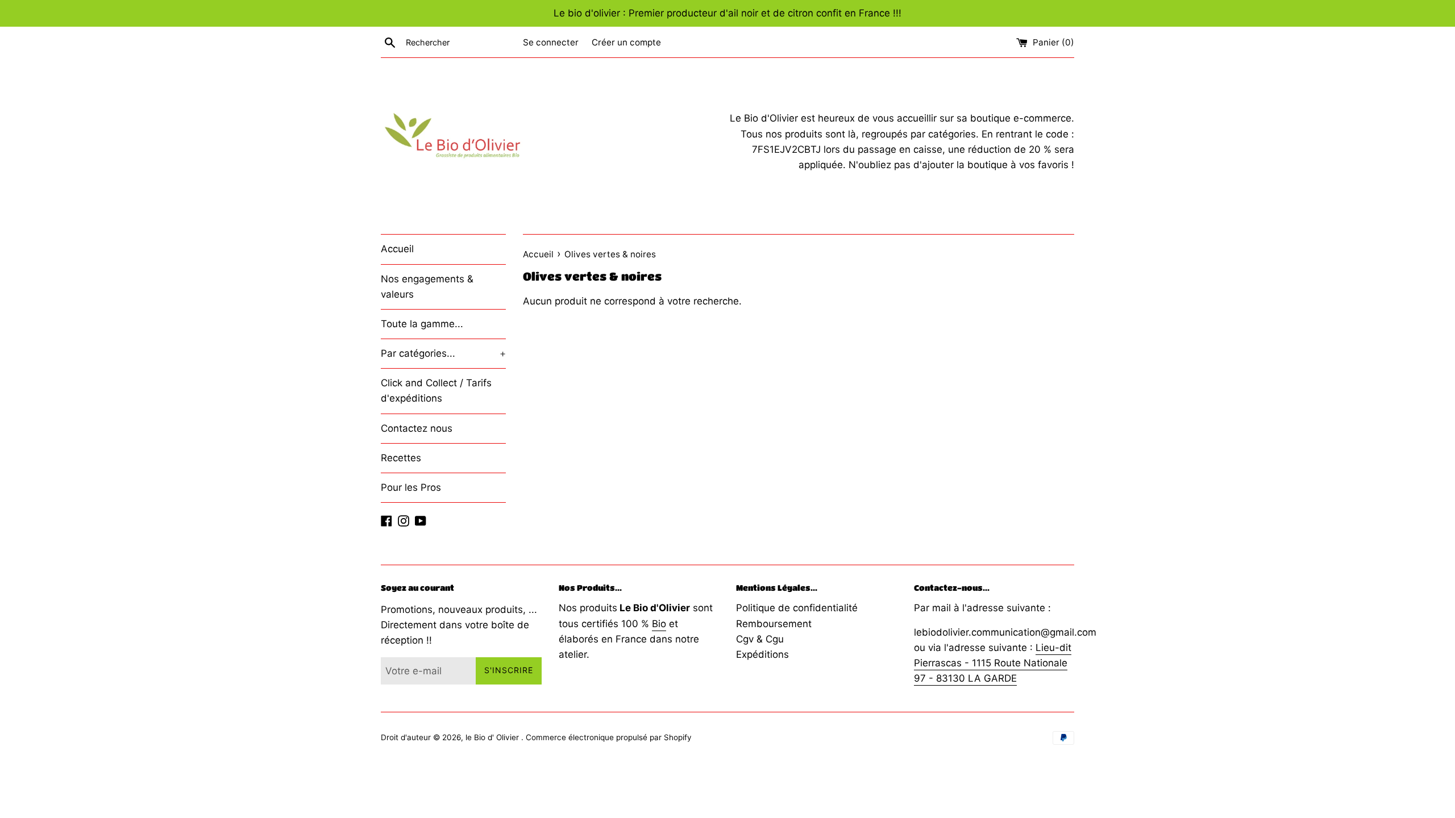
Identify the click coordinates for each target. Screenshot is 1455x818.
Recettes (401, 458)
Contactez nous (416, 428)
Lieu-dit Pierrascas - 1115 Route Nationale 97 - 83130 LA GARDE (992, 663)
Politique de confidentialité (797, 608)
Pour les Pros (411, 487)
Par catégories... (443, 353)
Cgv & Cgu (760, 639)
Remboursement (774, 623)
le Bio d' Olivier (493, 737)
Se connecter (551, 42)
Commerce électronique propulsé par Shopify (609, 737)
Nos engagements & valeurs (427, 286)
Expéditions (762, 654)
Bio (659, 623)
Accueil (397, 248)
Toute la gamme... (422, 323)
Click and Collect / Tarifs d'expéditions (436, 390)
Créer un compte (626, 42)
